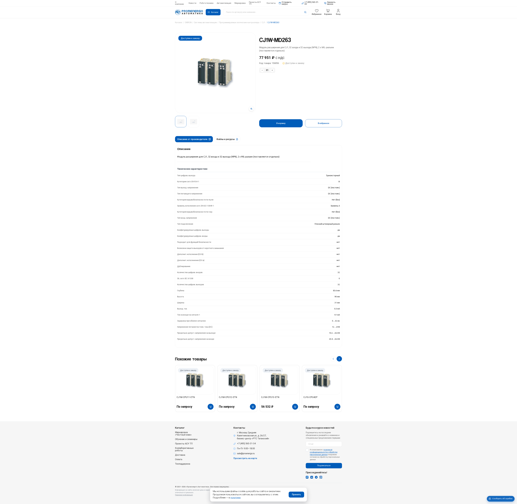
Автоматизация (224, 3)
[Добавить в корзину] (211, 407)
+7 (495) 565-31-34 (246, 443)
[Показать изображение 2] (193, 121)
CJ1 (263, 22)
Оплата (178, 459)
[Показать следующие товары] (339, 358)
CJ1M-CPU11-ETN (186, 397)
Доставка (180, 455)
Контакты (271, 3)
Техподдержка (182, 464)
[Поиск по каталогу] (266, 12)
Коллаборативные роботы (184, 449)
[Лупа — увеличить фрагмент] (251, 108)
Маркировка (240, 3)
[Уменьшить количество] (262, 70)
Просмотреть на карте (245, 458)
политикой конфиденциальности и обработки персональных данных (323, 452)
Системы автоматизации (205, 22)
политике (235, 498)
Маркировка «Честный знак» (183, 433)
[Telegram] (316, 477)
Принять (296, 495)
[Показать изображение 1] (180, 121)
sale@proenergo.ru (246, 453)
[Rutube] (307, 477)
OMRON (188, 22)
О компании (179, 3)
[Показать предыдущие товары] (333, 358)
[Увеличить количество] (272, 70)
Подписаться (323, 466)
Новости (192, 3)
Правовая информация (184, 495)
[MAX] (320, 477)
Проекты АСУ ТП (255, 3)
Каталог (178, 22)
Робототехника (206, 3)
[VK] (311, 477)
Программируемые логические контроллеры (239, 22)
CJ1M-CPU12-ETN (228, 397)
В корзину (280, 123)
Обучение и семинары (186, 439)
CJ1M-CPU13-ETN (270, 397)
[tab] (194, 139)
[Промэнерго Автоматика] (189, 12)
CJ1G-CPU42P (310, 397)
